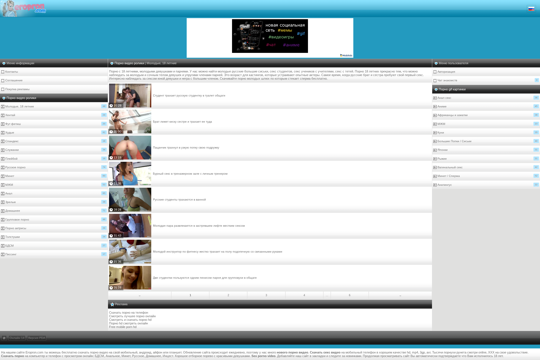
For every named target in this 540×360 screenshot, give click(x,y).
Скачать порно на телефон (128, 312)
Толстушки (54, 236)
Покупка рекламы (17, 89)
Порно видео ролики (21, 98)
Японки (487, 149)
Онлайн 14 (16, 338)
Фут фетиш (54, 124)
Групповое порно (54, 219)
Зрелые (54, 202)
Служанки (54, 149)
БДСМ (54, 245)
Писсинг (54, 254)
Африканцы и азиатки (487, 115)
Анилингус (487, 184)
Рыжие (487, 158)
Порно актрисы (54, 228)
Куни (487, 132)
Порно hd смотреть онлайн (128, 323)
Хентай (54, 115)
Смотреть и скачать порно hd (130, 319)
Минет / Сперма (487, 176)
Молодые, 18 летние (54, 106)
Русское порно (54, 167)
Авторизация (446, 71)
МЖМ (54, 184)
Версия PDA (36, 338)
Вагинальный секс (487, 167)
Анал (54, 193)
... (327, 295)
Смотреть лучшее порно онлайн (132, 316)
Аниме (487, 106)
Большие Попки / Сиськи (487, 141)
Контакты (11, 71)
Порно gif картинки (452, 89)
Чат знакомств (487, 80)
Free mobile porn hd (122, 327)
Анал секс (487, 97)
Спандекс (54, 141)
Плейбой (54, 158)
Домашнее (54, 210)
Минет (54, 176)
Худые (54, 132)
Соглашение (13, 80)
